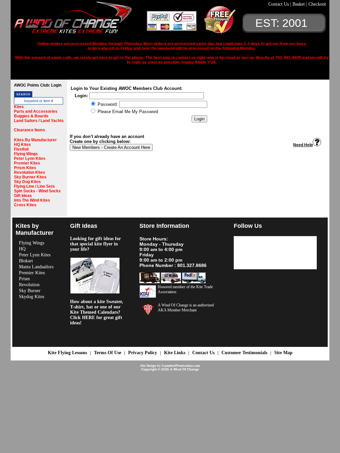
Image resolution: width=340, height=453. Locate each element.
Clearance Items (29, 130)
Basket (299, 4)
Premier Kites (27, 163)
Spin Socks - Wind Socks (37, 191)
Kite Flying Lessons (67, 352)
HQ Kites (22, 144)
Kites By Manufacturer (35, 140)
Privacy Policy (142, 352)
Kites (19, 106)
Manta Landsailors (36, 266)
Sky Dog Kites (27, 181)
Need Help (303, 145)
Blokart (26, 260)
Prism (24, 278)
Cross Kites (25, 205)
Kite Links (174, 352)
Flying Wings (26, 154)
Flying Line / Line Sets (34, 186)
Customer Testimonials (244, 352)
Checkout (317, 4)
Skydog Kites (31, 296)
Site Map (283, 352)
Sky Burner (30, 290)
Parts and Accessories (35, 111)
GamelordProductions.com (181, 365)
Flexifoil (21, 149)
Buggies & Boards (31, 116)
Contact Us (279, 4)
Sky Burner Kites (30, 177)
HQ (22, 248)
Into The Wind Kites (32, 200)
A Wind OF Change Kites (80, 20)
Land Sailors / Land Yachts (39, 120)
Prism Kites (25, 167)
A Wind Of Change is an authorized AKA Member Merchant (186, 307)
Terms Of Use (107, 352)
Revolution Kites (29, 172)
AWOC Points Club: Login (37, 85)
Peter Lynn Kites (29, 158)
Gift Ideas (23, 195)
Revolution (29, 284)
